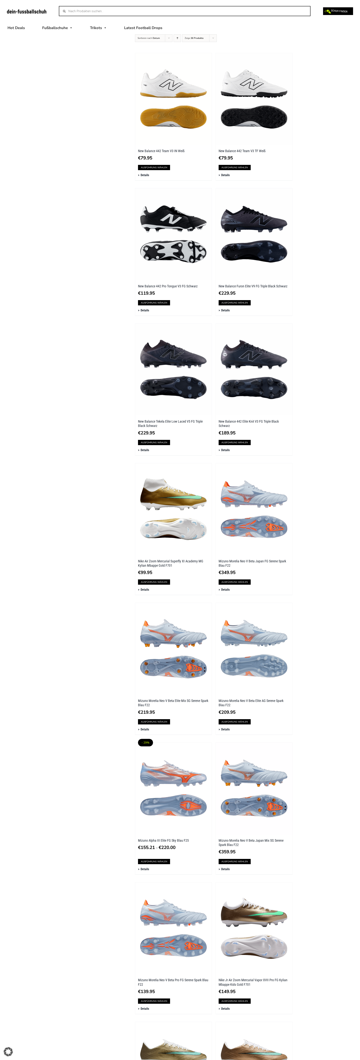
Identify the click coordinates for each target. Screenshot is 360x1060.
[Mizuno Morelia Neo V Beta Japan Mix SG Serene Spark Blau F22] (254, 789)
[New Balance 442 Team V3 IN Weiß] (173, 99)
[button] (8, 1051)
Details (145, 175)
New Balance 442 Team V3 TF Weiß (242, 151)
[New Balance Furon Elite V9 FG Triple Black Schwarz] (254, 234)
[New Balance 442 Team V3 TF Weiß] (254, 99)
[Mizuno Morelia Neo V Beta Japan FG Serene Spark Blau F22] (254, 509)
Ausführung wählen (154, 167)
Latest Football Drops (143, 27)
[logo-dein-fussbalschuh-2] (26, 11)
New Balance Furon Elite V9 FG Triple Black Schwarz (253, 286)
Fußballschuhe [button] (55, 27)
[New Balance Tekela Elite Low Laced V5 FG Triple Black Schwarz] (173, 369)
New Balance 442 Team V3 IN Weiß (161, 151)
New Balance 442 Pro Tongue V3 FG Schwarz (168, 286)
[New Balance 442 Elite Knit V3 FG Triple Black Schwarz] (254, 369)
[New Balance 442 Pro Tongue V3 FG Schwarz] (173, 234)
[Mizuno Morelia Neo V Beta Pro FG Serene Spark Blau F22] (173, 928)
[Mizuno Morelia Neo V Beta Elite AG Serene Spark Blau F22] (254, 649)
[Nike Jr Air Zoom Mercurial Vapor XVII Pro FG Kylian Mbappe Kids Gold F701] (254, 928)
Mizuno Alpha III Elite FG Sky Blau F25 (163, 840)
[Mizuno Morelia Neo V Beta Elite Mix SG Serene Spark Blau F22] (173, 649)
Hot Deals (16, 27)
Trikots (96, 27)
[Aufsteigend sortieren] (177, 38)
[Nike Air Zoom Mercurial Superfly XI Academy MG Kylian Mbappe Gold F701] (173, 509)
